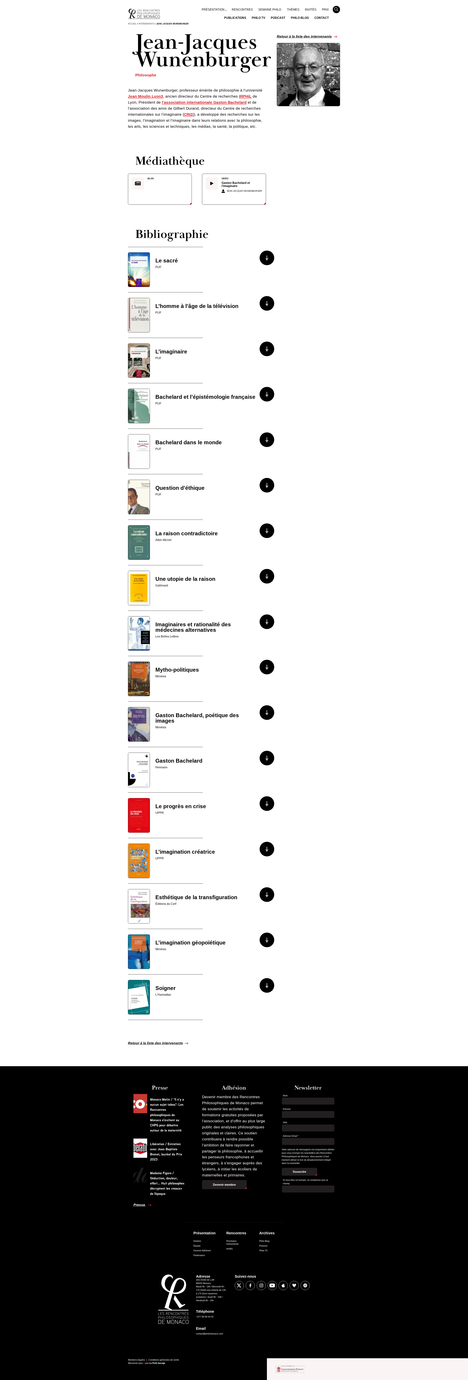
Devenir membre (224, 1184)
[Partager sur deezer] (294, 1285)
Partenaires (199, 1255)
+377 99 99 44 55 (205, 1316)
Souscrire (299, 1171)
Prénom (287, 1109)
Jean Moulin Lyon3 (145, 96)
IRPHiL (245, 96)
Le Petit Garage (157, 1363)
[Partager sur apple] (283, 1285)
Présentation (213, 9)
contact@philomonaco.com (209, 1333)
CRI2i (189, 114)
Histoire (197, 1241)
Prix (325, 9)
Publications (235, 17)
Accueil (132, 23)
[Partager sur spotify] (305, 1285)
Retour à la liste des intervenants (304, 36)
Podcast (278, 17)
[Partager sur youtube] (272, 1285)
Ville (285, 1122)
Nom (285, 1095)
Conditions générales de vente (163, 1359)
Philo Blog (300, 17)
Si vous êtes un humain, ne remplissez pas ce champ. (305, 1182)
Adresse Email (291, 1136)
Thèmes (293, 9)
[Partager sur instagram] (261, 1285)
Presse (139, 1205)
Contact (321, 17)
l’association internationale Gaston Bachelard (204, 102)
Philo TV (258, 17)
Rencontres (242, 9)
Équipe (197, 1246)
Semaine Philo (269, 9)
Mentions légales (136, 1359)
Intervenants (146, 23)
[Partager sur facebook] (250, 1285)
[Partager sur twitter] (239, 1285)
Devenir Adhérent (202, 1250)
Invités (310, 9)
